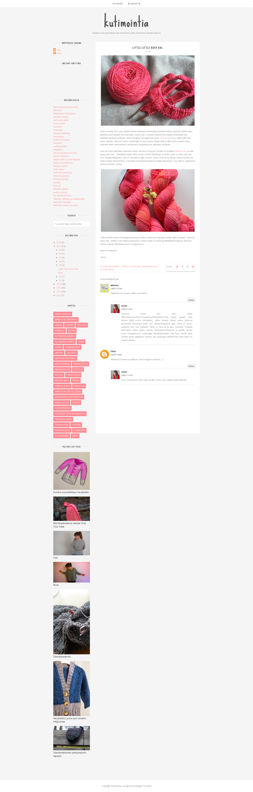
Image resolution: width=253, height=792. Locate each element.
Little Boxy (165, 138)
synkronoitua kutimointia (70, 413)
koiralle (59, 330)
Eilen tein (57, 110)
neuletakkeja (62, 363)
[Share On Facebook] (182, 267)
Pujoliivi (56, 182)
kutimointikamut (110, 266)
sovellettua (62, 402)
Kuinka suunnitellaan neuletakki (71, 492)
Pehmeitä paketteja (62, 172)
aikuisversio (180, 151)
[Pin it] (193, 267)
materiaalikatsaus (65, 358)
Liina (58, 49)
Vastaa (191, 300)
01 (60, 280)
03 (60, 265)
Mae (60, 272)
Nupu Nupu (58, 169)
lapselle (126, 266)
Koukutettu (58, 136)
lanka (58, 347)
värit (75, 435)
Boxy (56, 584)
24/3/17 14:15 (127, 309)
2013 (59, 295)
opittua (77, 369)
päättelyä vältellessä (68, 391)
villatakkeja (62, 435)
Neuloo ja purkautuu (63, 162)
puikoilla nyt (62, 386)
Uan (55, 557)
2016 (59, 284)
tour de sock (62, 430)
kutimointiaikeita (65, 336)
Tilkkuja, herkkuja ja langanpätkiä (69, 198)
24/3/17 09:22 (116, 354)
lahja (81, 341)
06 (60, 253)
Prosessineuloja (60, 179)
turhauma (79, 430)
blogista (134, 3)
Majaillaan (58, 149)
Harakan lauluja (60, 116)
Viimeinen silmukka (62, 202)
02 (60, 276)
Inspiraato (58, 129)
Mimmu (115, 285)
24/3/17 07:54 (116, 288)
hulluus (81, 325)
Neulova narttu (60, 166)
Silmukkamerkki (62, 656)
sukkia (76, 402)
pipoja (75, 380)
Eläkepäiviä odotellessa (64, 113)
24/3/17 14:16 (127, 375)
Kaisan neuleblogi (61, 133)
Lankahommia (60, 146)
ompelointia (80, 363)
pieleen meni (62, 380)
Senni (124, 305)
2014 (59, 291)
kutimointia (126, 22)
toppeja (76, 424)
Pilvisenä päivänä (61, 175)
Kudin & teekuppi (61, 139)
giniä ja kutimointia (66, 319)
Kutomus (57, 143)
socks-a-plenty (60, 192)
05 (60, 257)
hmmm (58, 325)
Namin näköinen (61, 156)
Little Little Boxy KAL (68, 268)
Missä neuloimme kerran (65, 152)
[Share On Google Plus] (188, 267)
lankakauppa (72, 347)
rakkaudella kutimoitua (69, 396)
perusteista (73, 374)
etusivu (118, 3)
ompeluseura (62, 369)
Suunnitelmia (62, 408)
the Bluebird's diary (62, 195)
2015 (59, 287)
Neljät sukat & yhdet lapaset (66, 159)
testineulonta (63, 419)
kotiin (71, 330)
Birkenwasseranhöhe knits (65, 107)
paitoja (136, 266)
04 (60, 261)
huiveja (69, 325)
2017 (59, 246)
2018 (59, 242)
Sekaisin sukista (60, 188)
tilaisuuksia (61, 424)
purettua (79, 386)
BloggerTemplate (143, 786)
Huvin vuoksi (59, 123)
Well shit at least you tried (65, 205)
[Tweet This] (177, 267)
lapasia (59, 352)
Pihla (113, 351)
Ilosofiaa (57, 126)
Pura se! (57, 185)
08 (60, 249)
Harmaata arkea (61, 120)
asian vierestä (63, 314)
